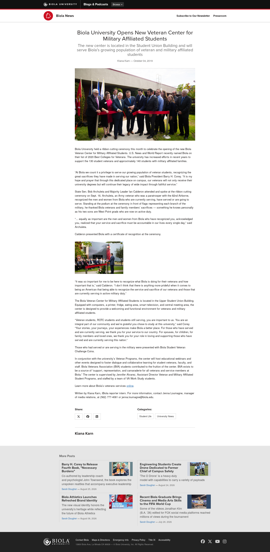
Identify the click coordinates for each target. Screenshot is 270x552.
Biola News (65, 16)
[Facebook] (203, 541)
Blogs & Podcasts (96, 4)
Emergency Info (121, 539)
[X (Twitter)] (210, 541)
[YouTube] (217, 541)
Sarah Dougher (69, 489)
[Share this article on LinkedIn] (97, 416)
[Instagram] (224, 541)
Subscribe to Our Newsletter (193, 16)
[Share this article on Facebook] (88, 416)
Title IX (151, 539)
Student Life (145, 416)
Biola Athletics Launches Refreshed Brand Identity (79, 498)
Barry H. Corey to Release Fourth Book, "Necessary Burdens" (80, 468)
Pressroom (219, 16)
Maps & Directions (101, 539)
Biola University (63, 4)
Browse (117, 4)
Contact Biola (82, 539)
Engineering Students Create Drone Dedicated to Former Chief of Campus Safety (160, 468)
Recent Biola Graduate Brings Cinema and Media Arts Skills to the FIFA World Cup (161, 500)
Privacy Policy (138, 539)
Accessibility (164, 539)
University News (165, 416)
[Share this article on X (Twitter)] (78, 416)
